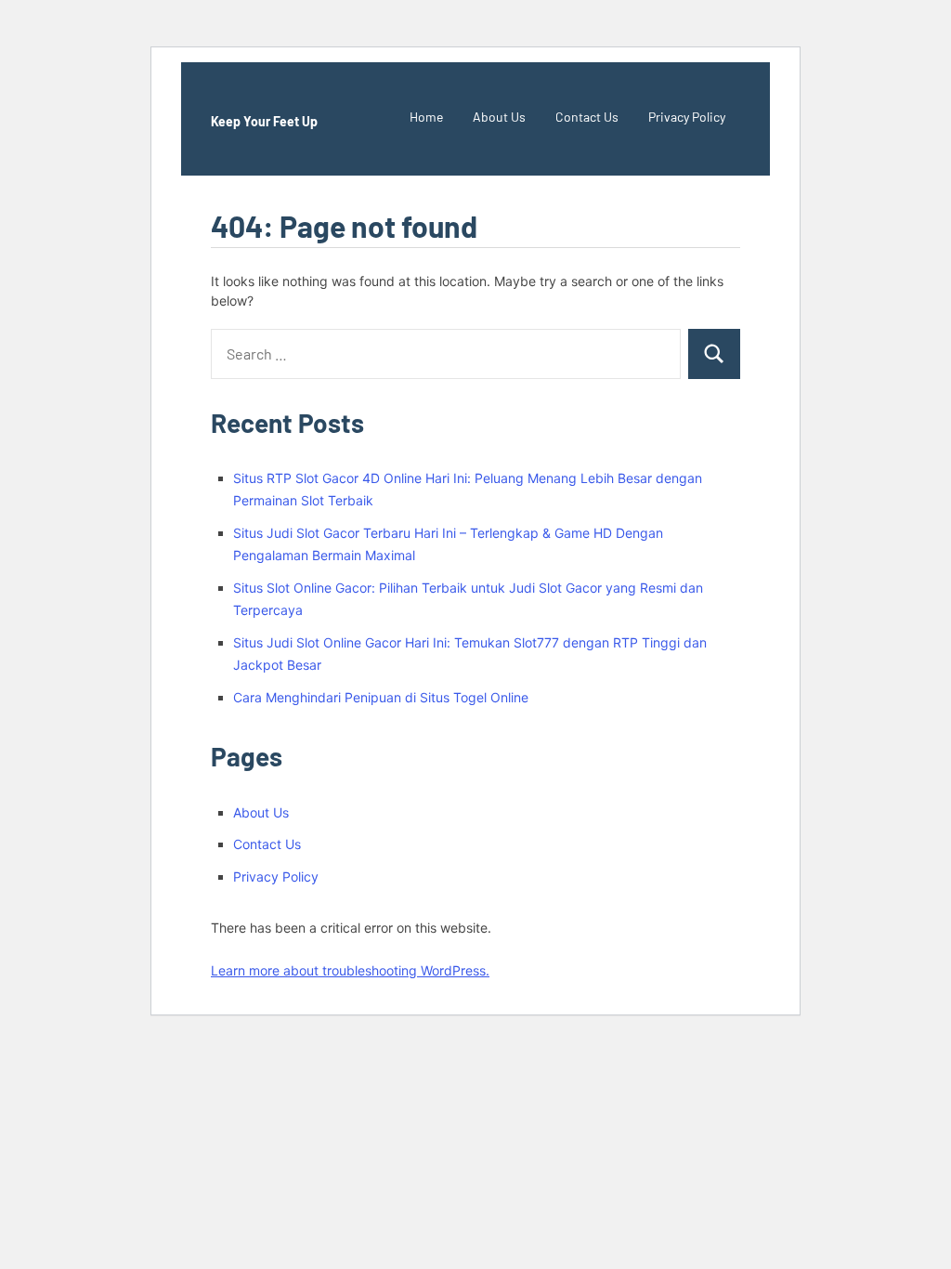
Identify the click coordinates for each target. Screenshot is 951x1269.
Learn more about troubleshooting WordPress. (350, 970)
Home (426, 116)
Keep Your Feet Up (264, 121)
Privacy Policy (686, 116)
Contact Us (587, 116)
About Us (499, 116)
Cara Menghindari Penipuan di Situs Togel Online (380, 697)
